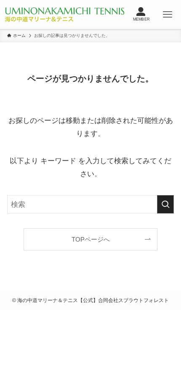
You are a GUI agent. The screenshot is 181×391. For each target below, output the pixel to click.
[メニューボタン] (167, 14)
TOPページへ (91, 239)
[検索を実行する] (165, 204)
